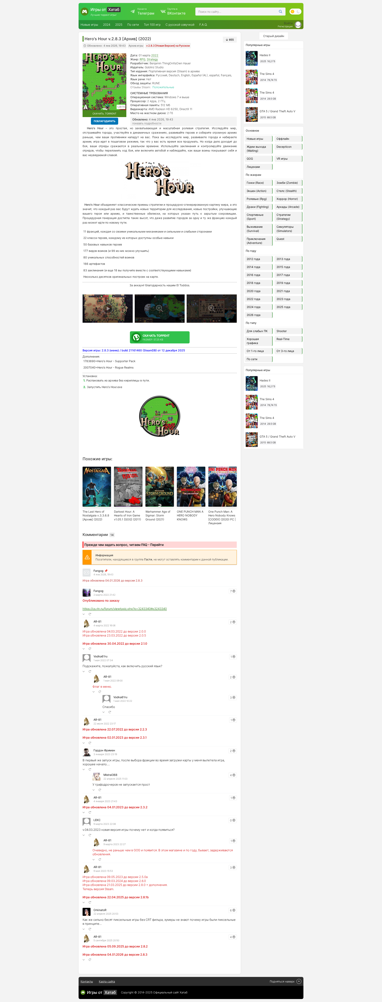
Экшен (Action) (256, 191)
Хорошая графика (253, 341)
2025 (118, 24)
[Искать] (281, 12)
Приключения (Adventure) (256, 240)
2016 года (253, 275)
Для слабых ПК (257, 331)
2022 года (253, 299)
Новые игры (89, 24)
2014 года (253, 267)
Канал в (145, 11)
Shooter (282, 331)
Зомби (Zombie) (287, 182)
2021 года (283, 291)
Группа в (176, 11)
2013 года (283, 259)
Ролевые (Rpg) (257, 198)
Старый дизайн (273, 36)
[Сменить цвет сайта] (295, 12)
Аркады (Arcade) (288, 206)
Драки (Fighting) (258, 206)
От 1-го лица (255, 351)
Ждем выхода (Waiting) (256, 148)
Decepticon (284, 146)
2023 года (283, 299)
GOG (250, 158)
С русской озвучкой (180, 24)
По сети (133, 24)
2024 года (253, 307)
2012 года (253, 259)
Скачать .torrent (104, 113)
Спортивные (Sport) (255, 216)
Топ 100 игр (152, 24)
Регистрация (285, 26)
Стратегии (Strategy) (283, 216)
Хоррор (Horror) (287, 198)
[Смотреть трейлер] (108, 308)
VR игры (282, 158)
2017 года (283, 275)
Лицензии (253, 166)
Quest (280, 238)
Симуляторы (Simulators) (285, 228)
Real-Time (283, 339)
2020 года (253, 291)
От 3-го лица (285, 351)
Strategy (152, 59)
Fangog (98, 570)
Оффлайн (283, 138)
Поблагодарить (104, 121)
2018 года (253, 282)
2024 (106, 24)
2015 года (283, 267)
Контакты (87, 981)
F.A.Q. (203, 24)
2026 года (253, 315)
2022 (154, 55)
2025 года (283, 307)
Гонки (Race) (255, 182)
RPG (142, 59)
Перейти (157, 545)
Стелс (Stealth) (287, 191)
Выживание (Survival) (255, 228)
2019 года (283, 282)
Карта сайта (107, 981)
